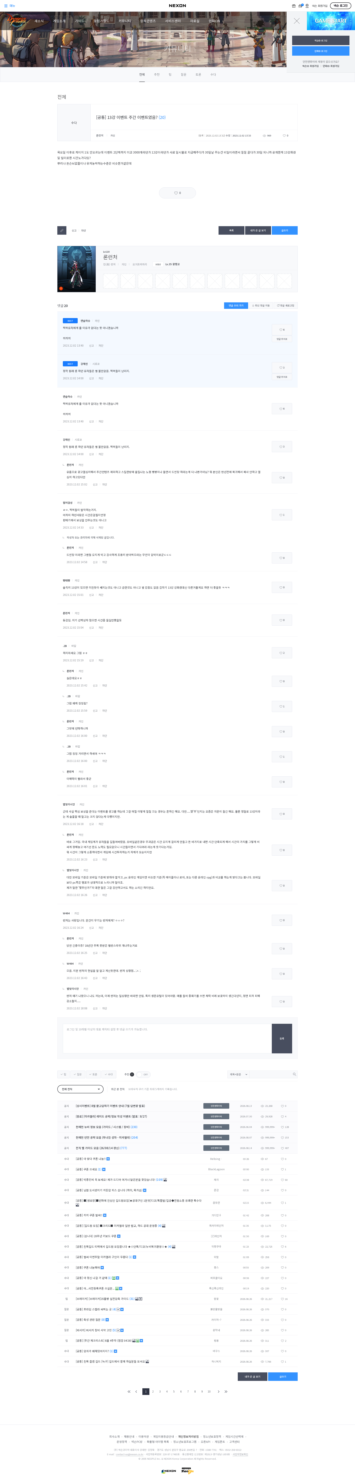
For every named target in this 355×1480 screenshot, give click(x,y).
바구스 (216, 1351)
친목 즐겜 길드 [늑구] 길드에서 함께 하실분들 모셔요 (115, 1361)
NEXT (218, 1391)
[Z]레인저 (216, 1236)
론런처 (100, 135)
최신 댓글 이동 (262, 305)
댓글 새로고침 (286, 305)
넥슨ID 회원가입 (310, 66)
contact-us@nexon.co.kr (129, 1454)
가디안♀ (216, 1215)
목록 (231, 230)
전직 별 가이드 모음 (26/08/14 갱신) (97, 1148)
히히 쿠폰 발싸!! (93, 1215)
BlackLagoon (216, 1169)
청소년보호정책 (212, 1436)
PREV (136, 1391)
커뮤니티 (125, 20)
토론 (198, 74)
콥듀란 (216, 1202)
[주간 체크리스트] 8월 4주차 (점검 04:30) (108, 1340)
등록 (282, 1038)
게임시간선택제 (234, 1436)
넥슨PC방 (137, 1442)
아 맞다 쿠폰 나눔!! (95, 1159)
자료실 (195, 20)
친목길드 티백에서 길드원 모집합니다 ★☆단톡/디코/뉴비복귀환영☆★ (126, 1246)
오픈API (205, 1442)
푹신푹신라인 (216, 1288)
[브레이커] (82, 1299)
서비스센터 (173, 20)
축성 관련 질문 (92, 1320)
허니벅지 (216, 1361)
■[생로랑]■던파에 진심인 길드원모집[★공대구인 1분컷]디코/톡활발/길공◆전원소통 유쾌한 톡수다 (143, 1200)
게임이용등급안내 (163, 1436)
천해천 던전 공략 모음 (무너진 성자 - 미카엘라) (103, 1137)
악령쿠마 (216, 1246)
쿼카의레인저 (216, 1225)
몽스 (216, 1267)
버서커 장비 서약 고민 (99, 1330)
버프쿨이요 (216, 1278)
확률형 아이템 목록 (158, 1442)
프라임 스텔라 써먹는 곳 (98, 1309)
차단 (83, 230)
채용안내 (129, 1436)
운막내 (216, 1330)
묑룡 (216, 1340)
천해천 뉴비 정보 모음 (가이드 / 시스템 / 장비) (103, 1127)
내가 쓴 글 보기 (258, 230)
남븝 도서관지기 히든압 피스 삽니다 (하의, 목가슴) (113, 1190)
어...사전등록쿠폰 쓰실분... (99, 1288)
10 (209, 1391)
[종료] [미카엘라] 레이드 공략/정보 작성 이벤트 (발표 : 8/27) (111, 1116)
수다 (213, 74)
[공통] (79, 1159)
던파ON (214, 20)
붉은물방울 (216, 1309)
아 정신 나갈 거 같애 (96, 1278)
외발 (216, 1257)
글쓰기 (284, 230)
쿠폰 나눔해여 (92, 1267)
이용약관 (143, 1436)
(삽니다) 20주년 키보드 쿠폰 (100, 1236)
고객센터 (234, 1442)
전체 (142, 74)
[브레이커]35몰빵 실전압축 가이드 (109, 1299)
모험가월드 (101, 20)
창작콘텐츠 (148, 20)
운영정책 (122, 1442)
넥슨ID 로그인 (321, 40)
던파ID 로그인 (321, 51)
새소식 (39, 20)
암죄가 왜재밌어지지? (97, 1351)
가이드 (79, 20)
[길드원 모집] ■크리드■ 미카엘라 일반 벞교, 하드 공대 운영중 (121, 1226)
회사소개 (114, 1436)
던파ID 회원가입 (331, 66)
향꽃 (216, 1299)
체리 (216, 1180)
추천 (157, 74)
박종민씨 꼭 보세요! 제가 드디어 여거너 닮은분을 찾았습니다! (120, 1180)
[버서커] (80, 1330)
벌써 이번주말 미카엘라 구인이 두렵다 (106, 1257)
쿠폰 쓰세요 (91, 1169)
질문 (183, 74)
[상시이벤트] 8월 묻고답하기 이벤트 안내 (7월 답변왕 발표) (110, 1106)
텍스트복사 (61, 230)
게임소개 (59, 20)
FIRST (129, 1391)
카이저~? (216, 1320)
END (225, 1391)
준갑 (216, 1190)
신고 (74, 230)
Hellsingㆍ (216, 1159)
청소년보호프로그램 (185, 1442)
